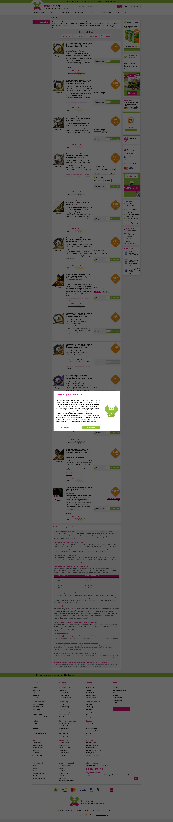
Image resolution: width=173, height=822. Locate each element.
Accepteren (91, 427)
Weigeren (65, 427)
